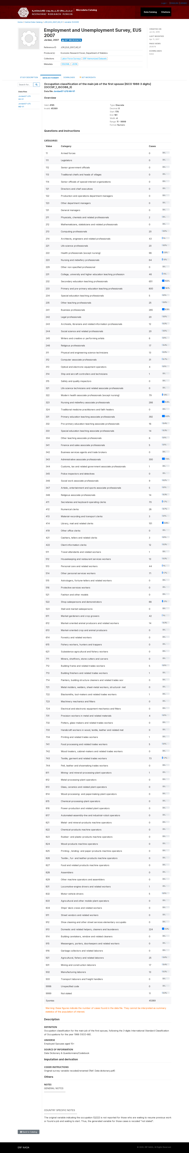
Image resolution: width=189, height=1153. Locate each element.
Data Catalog (150, 12)
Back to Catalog (29, 1132)
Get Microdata (72, 40)
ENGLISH (174, 3)
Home (20, 22)
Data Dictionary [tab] (51, 78)
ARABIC (184, 3)
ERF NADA (23, 1147)
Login (163, 3)
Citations (165, 12)
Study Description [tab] (29, 77)
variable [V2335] (71, 22)
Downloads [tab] (69, 77)
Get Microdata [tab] (88, 77)
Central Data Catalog (33, 22)
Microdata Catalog (86, 10)
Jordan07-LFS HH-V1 (64, 91)
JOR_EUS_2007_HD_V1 (53, 22)
